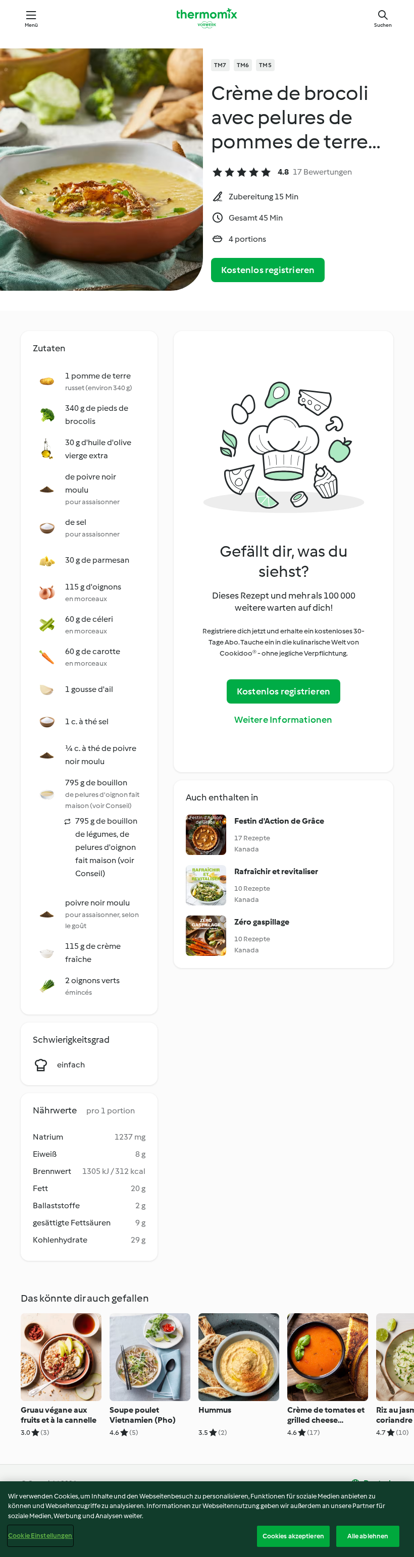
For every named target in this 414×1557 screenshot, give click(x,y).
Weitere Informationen (283, 719)
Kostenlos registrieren (268, 270)
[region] (207, 1519)
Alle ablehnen (368, 1536)
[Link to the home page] (207, 18)
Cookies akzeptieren (293, 1536)
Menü (31, 25)
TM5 (265, 65)
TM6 (243, 65)
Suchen (383, 25)
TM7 (220, 65)
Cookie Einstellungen (40, 1535)
